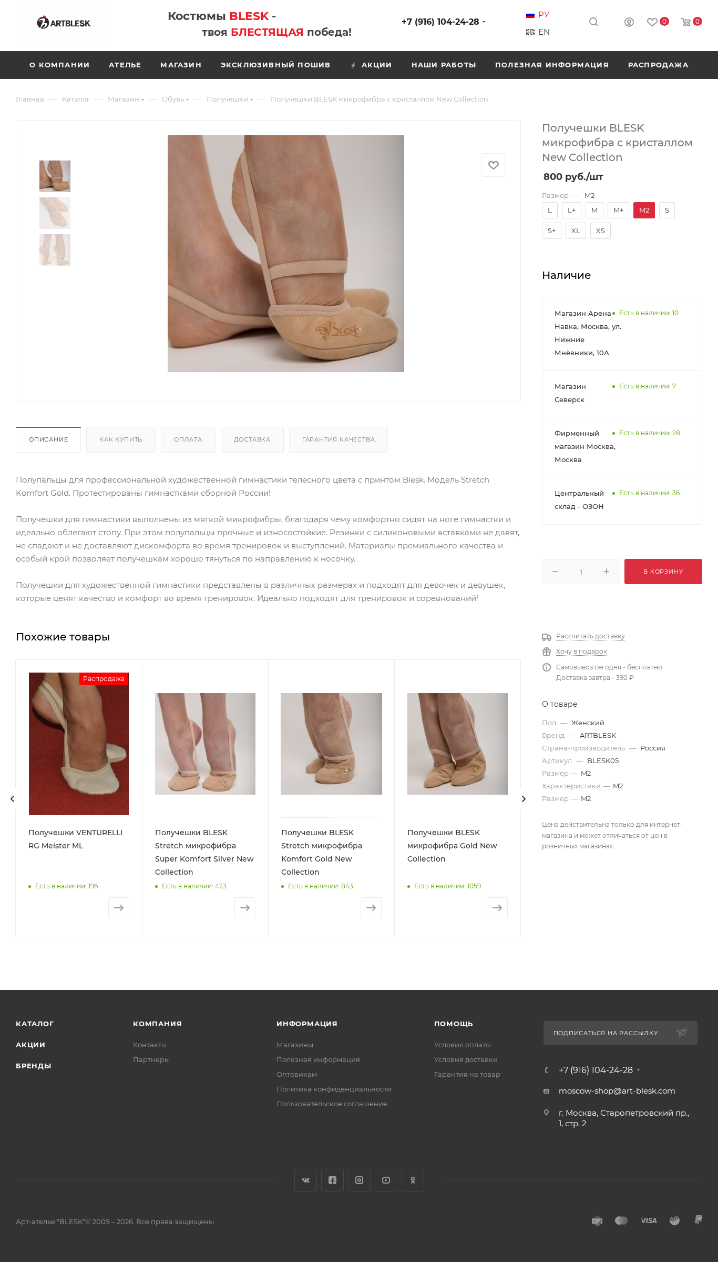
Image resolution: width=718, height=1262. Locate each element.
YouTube (386, 1180)
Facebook (332, 1180)
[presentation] (12, 798)
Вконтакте (305, 1180)
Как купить (120, 439)
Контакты (150, 1044)
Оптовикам (296, 1074)
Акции (31, 1044)
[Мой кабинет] (629, 23)
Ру (543, 15)
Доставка (252, 439)
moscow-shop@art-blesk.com (617, 1091)
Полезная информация (318, 1059)
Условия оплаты (462, 1044)
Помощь (454, 1023)
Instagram (359, 1180)
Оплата (188, 439)
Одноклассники (413, 1180)
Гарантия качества (338, 439)
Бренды (34, 1065)
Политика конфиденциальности (334, 1089)
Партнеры (151, 1059)
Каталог (35, 1023)
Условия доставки (466, 1059)
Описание (48, 439)
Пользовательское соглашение (331, 1103)
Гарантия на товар (467, 1074)
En (544, 32)
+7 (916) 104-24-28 (440, 22)
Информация (307, 1023)
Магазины (294, 1044)
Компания (157, 1023)
